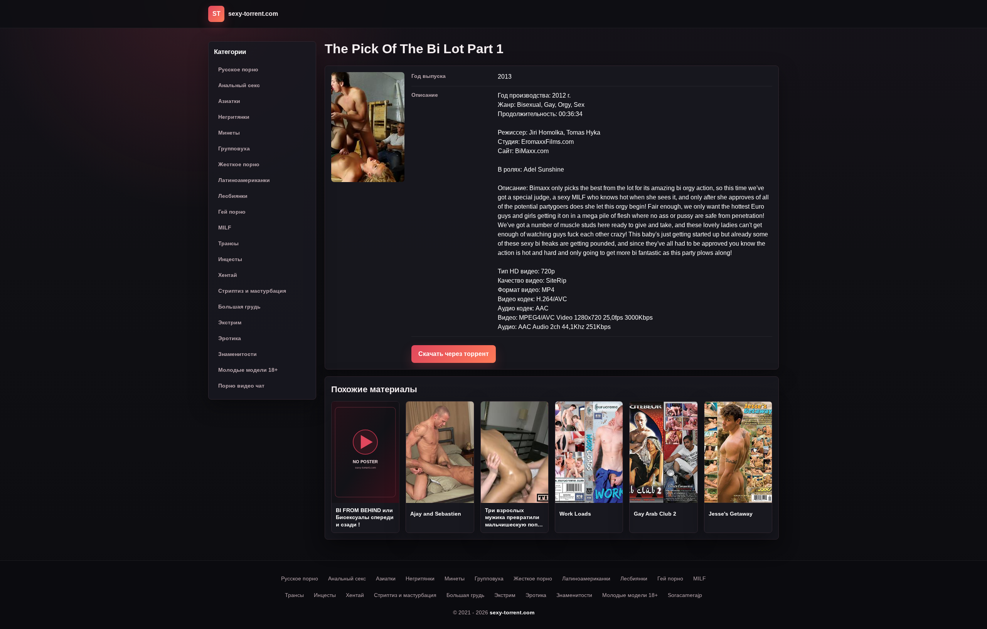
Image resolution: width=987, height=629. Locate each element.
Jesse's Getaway (731, 514)
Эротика (229, 338)
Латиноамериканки (244, 180)
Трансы (228, 243)
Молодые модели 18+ (248, 370)
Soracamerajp (685, 595)
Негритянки (233, 117)
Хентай (227, 275)
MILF (224, 227)
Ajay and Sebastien (435, 514)
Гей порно (232, 212)
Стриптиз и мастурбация (252, 291)
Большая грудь (239, 307)
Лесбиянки (233, 196)
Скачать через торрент (453, 354)
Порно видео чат (241, 386)
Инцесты (230, 259)
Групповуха (234, 148)
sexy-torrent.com (512, 612)
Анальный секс (239, 85)
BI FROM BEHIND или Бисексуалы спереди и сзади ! (365, 517)
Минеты (229, 133)
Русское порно (238, 69)
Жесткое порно (238, 164)
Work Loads (575, 514)
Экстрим (229, 322)
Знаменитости (237, 354)
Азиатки (229, 101)
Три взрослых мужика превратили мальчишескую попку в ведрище (514, 517)
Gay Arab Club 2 (655, 514)
